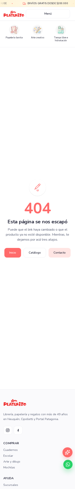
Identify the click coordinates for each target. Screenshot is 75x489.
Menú (48, 14)
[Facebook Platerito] (18, 430)
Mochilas (9, 467)
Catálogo (35, 253)
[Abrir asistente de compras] (67, 452)
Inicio (12, 253)
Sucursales (10, 485)
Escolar (8, 456)
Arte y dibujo (11, 462)
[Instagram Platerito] (7, 430)
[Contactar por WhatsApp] (68, 464)
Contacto (60, 253)
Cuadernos (10, 450)
